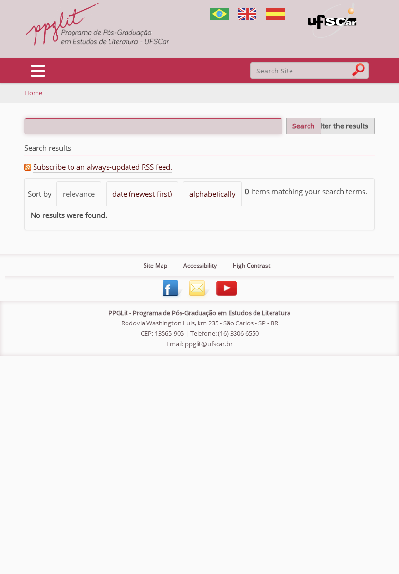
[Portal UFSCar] (332, 20)
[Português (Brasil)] (219, 13)
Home (33, 93)
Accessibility (200, 265)
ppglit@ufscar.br (209, 344)
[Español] (275, 13)
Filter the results (341, 125)
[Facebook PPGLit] (171, 287)
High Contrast (251, 265)
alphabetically (212, 194)
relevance (79, 194)
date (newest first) (142, 194)
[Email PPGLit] (198, 287)
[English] (97, 25)
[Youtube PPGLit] (226, 287)
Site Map (155, 265)
